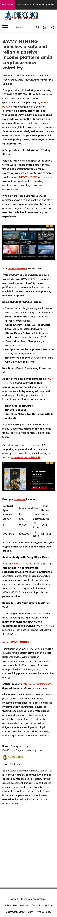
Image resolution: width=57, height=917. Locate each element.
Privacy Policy (43, 911)
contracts (20, 499)
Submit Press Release (16, 905)
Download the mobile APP (25, 457)
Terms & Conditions (42, 905)
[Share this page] (53, 27)
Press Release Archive (33, 898)
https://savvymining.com (37, 683)
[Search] (37, 27)
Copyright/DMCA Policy (19, 911)
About (14, 898)
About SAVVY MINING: (15, 642)
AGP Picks (8, 4)
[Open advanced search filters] (44, 27)
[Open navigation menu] (5, 27)
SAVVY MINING (28, 177)
